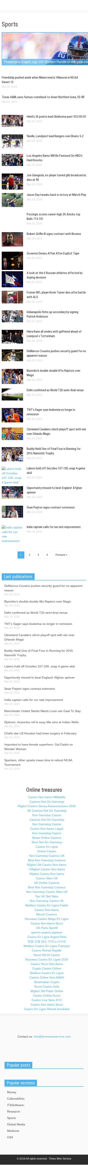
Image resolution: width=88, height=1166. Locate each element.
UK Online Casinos (46, 882)
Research (13, 1111)
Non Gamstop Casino (46, 815)
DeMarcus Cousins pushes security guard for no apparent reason (43, 588)
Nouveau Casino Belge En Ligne (47, 919)
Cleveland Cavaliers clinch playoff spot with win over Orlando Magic (39, 637)
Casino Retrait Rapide (47, 950)
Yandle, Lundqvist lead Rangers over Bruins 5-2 (55, 136)
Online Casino (46, 851)
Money (11, 1092)
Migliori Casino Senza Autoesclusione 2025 (47, 806)
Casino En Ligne (47, 846)
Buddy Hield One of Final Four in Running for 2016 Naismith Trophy (38, 653)
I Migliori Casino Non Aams (47, 869)
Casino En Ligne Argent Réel (46, 937)
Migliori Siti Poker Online (46, 991)
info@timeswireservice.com (52, 1036)
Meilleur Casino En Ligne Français (46, 946)
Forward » (61, 554)
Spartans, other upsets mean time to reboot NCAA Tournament (38, 762)
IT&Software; (16, 1105)
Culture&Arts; (16, 1098)
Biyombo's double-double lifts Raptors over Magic (37, 601)
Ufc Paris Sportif (47, 928)
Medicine (13, 1131)
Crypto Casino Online (46, 968)
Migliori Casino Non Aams (46, 873)
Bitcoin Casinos (46, 914)
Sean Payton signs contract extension (51, 507)
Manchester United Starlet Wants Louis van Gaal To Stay (42, 711)
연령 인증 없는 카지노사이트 (47, 941)
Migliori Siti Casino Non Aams (46, 864)
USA (10, 1137)
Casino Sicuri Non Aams (47, 964)
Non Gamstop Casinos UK (47, 855)
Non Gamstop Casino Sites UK (46, 892)
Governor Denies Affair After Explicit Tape (53, 253)
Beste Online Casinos (46, 837)
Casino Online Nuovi (46, 995)
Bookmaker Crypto (46, 982)
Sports (11, 1118)
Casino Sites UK (47, 878)
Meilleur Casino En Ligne (47, 973)
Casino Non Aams (47, 910)
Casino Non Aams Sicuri (47, 923)
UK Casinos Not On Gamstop (46, 810)
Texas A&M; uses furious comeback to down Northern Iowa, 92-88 (43, 97)
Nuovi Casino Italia (46, 986)
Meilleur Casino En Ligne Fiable (46, 905)
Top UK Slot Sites (46, 896)
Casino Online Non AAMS (46, 977)
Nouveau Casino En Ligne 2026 (46, 959)
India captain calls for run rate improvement (54, 527)
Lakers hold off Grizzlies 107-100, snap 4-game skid (39, 666)
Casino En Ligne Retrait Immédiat (46, 1009)
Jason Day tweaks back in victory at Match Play (56, 195)
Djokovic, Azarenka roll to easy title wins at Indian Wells (41, 722)
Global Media (16, 1124)
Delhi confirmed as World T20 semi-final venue (55, 390)
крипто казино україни (46, 932)
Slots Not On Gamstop (47, 842)
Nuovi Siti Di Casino (47, 955)
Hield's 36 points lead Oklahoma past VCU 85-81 (56, 117)
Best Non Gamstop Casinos (46, 860)
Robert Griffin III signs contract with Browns (54, 234)
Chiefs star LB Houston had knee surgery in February (40, 733)
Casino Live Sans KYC (47, 1000)
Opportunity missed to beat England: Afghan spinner (39, 677)
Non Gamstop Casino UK (47, 901)
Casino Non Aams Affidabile (46, 797)
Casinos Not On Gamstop (46, 801)
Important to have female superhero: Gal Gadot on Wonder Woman (38, 747)
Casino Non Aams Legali (46, 828)
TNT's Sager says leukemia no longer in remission (38, 624)
